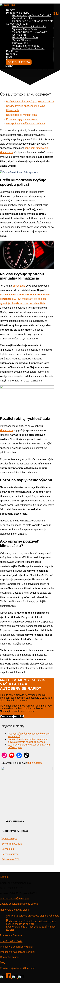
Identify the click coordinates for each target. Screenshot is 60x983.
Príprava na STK (22, 43)
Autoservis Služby (17, 23)
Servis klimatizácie (12, 843)
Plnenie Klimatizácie (25, 37)
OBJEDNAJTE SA (19, 62)
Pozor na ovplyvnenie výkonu (22, 119)
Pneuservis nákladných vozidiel (17, 952)
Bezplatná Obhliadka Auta (28, 48)
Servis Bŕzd (19, 34)
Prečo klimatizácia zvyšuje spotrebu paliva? (30, 101)
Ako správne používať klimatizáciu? (25, 123)
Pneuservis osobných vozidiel (16, 946)
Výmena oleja (9, 838)
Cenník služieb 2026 (11, 941)
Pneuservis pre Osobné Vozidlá (31, 15)
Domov (10, 10)
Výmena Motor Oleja (24, 29)
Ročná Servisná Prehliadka (29, 26)
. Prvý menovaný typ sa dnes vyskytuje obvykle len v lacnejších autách (25, 299)
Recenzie (12, 54)
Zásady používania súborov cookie (19, 903)
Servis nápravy (10, 854)
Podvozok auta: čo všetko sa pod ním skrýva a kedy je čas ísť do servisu (28, 740)
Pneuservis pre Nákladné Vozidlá (33, 21)
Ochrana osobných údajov (14, 898)
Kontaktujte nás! (12, 716)
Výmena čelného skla (25, 45)
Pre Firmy (12, 51)
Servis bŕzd (8, 849)
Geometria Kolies (23, 18)
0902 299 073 (34, 763)
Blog (9, 56)
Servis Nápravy (21, 40)
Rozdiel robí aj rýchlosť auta (21, 115)
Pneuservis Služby (17, 12)
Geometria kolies (9, 957)
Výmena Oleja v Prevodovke (29, 32)
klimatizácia (18, 285)
